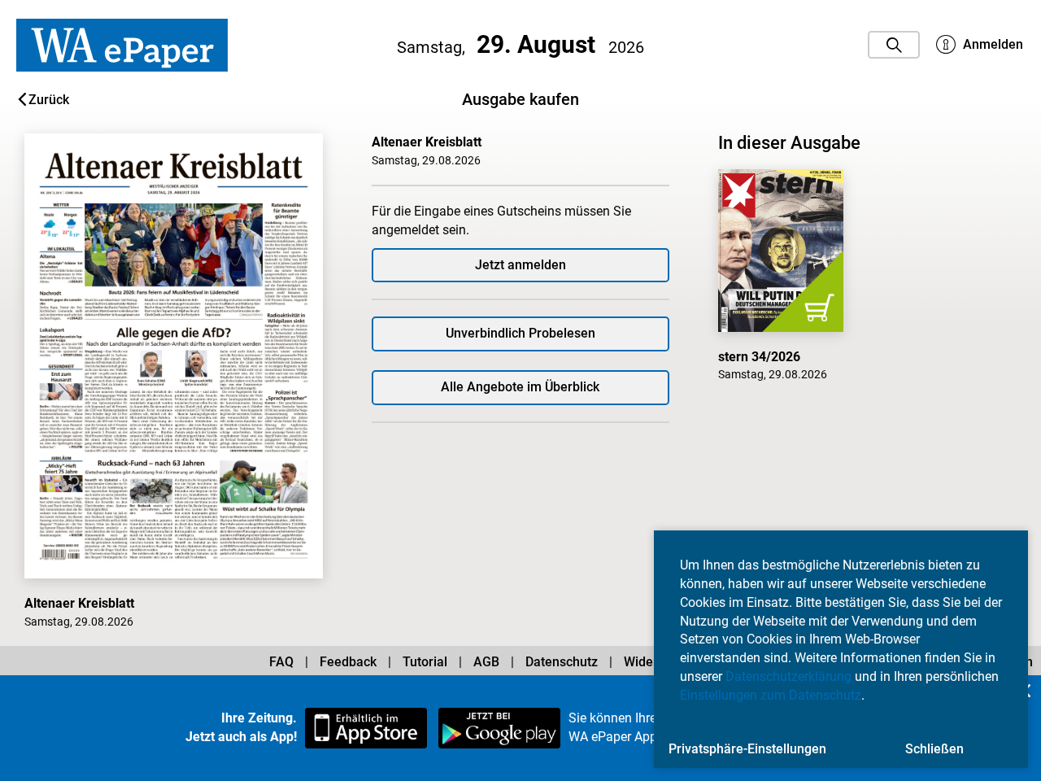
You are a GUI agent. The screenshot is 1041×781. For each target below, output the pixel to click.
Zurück (48, 99)
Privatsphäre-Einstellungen (747, 749)
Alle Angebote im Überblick (520, 387)
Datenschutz (561, 662)
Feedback (348, 662)
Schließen (934, 749)
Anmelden (991, 44)
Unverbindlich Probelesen (520, 333)
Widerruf (649, 662)
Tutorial (425, 662)
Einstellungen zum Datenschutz (770, 695)
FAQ (281, 662)
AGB (486, 662)
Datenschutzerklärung (788, 676)
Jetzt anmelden (520, 265)
